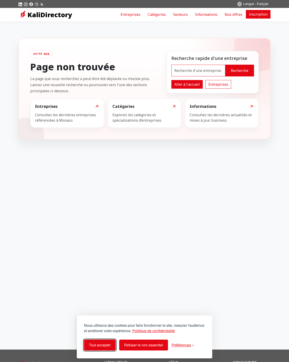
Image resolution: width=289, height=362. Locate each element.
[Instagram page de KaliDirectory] (26, 4)
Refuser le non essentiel (143, 345)
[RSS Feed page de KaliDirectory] (42, 4)
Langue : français (255, 4)
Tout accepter (100, 345)
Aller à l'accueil (187, 84)
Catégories (157, 14)
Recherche (239, 70)
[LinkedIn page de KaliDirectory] (20, 4)
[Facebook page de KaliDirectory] (31, 4)
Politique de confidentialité (153, 330)
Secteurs (180, 14)
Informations (206, 14)
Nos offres (233, 14)
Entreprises (130, 14)
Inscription (258, 14)
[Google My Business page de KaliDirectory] (36, 4)
